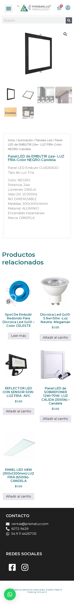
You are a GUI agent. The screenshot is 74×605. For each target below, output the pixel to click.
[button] (9, 9)
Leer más (18, 336)
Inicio (11, 140)
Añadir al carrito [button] (55, 337)
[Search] (69, 20)
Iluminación (25, 140)
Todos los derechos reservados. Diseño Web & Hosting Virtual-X (37, 590)
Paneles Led (44, 140)
